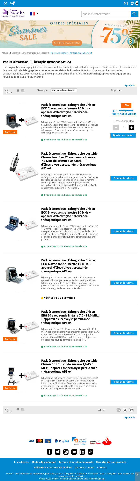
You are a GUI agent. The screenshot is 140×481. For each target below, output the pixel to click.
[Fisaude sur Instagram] (66, 452)
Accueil (5, 53)
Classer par (42, 90)
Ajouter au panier (123, 135)
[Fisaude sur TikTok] (90, 452)
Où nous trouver (84, 467)
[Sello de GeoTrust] (80, 441)
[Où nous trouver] (5, 3)
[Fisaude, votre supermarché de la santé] (13, 13)
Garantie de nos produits (111, 462)
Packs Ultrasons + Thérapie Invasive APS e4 (71, 53)
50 (131, 409)
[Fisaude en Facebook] (49, 452)
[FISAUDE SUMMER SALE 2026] (70, 34)
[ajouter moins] (116, 127)
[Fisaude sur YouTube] (74, 452)
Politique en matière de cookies (52, 467)
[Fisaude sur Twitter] (57, 452)
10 (118, 409)
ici (103, 479)
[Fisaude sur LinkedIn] (82, 452)
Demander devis (124, 178)
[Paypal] (62, 441)
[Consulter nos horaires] (13, 3)
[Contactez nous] (126, 3)
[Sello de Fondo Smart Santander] (101, 441)
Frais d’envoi (21, 462)
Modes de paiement (44, 462)
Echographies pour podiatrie (35, 53)
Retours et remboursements (76, 462)
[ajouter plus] (131, 127)
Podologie (15, 53)
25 (125, 409)
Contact (102, 467)
